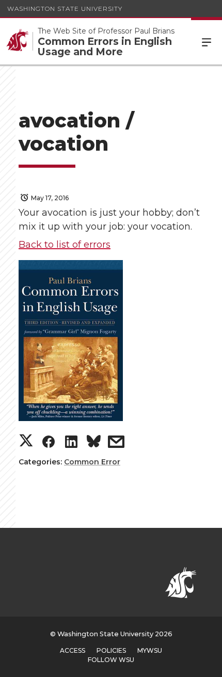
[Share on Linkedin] (71, 444)
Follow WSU (111, 660)
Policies (111, 650)
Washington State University (64, 8)
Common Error (92, 461)
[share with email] (116, 444)
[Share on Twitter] (26, 441)
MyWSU (149, 650)
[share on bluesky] (93, 443)
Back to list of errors (64, 244)
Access (72, 650)
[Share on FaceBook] (48, 444)
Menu (206, 41)
